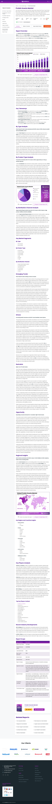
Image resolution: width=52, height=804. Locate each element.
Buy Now (28, 709)
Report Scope (4, 31)
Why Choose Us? (38, 780)
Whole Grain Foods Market (39, 726)
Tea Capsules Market (21, 721)
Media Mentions (37, 772)
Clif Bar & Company (21, 603)
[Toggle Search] (48, 2)
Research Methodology (39, 778)
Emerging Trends (5, 17)
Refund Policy (21, 777)
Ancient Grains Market (39, 732)
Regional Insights (5, 25)
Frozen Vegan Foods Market (22, 726)
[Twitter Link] (5, 775)
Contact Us (21, 768)
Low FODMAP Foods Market (39, 729)
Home (17, 5)
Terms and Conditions (23, 781)
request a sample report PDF (41, 74)
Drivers (3, 19)
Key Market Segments (6, 15)
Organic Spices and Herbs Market (41, 723)
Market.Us (7, 802)
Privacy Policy (21, 775)
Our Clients (37, 770)
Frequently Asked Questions (23, 779)
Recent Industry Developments (5, 29)
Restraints (4, 21)
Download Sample (39, 709)
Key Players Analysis (5, 27)
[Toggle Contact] (50, 2)
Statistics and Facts (38, 776)
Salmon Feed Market (21, 732)
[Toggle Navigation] (2, 2)
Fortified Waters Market (22, 729)
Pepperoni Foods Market (22, 723)
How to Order (21, 770)
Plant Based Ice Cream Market (40, 721)
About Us (36, 768)
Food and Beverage (22, 5)
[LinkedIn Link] (8, 775)
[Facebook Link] (3, 775)
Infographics (37, 774)
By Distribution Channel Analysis (6, 13)
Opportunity (4, 23)
